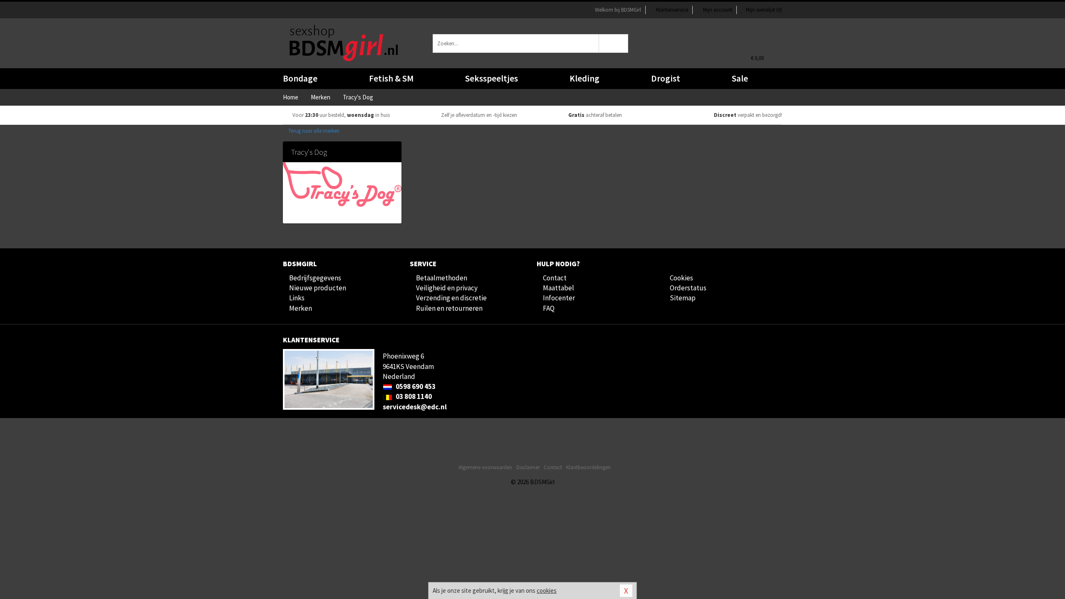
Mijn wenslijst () (763, 9)
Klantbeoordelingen (588, 467)
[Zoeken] (614, 43)
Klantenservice (672, 9)
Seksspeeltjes (491, 78)
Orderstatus (688, 287)
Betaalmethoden (441, 277)
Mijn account (717, 9)
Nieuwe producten (317, 287)
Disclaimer (528, 467)
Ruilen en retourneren (449, 308)
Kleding (584, 78)
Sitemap (683, 297)
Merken (300, 308)
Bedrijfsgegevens (315, 277)
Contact (555, 277)
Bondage (300, 78)
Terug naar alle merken (313, 130)
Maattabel (558, 287)
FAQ (549, 308)
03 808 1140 (413, 396)
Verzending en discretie (451, 297)
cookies (547, 590)
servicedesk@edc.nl (415, 406)
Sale (740, 78)
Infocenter (559, 297)
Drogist (665, 78)
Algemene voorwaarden (485, 467)
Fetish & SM (391, 78)
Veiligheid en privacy (447, 287)
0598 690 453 (415, 386)
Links (297, 297)
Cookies (681, 277)
